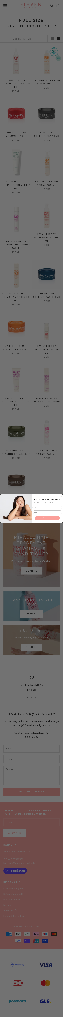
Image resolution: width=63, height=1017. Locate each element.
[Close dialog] (61, 496)
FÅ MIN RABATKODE (47, 518)
